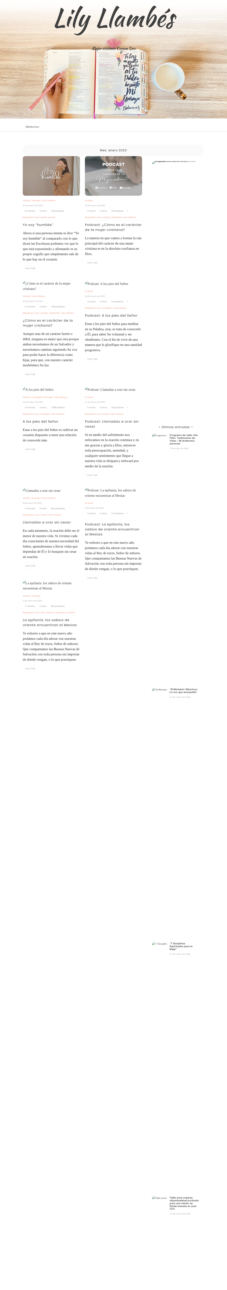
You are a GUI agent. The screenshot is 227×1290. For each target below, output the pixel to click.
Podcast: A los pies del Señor (111, 315)
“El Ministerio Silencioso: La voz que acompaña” (184, 691)
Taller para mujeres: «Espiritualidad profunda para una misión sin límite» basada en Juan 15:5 (184, 1203)
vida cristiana (129, 217)
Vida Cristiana (48, 200)
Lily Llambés (113, 17)
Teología (36, 200)
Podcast (89, 200)
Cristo (43, 612)
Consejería (37, 397)
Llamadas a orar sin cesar (47, 522)
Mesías (50, 612)
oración (106, 414)
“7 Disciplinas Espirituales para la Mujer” (181, 946)
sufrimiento (116, 217)
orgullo (43, 217)
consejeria (107, 308)
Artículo (26, 200)
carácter (106, 217)
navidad (71, 612)
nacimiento (60, 612)
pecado (52, 217)
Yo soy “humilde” (38, 224)
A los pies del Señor (40, 421)
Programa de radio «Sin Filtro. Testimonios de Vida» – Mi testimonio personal (184, 439)
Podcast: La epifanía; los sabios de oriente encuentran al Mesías (112, 529)
